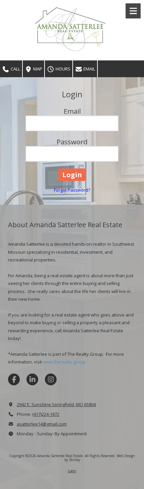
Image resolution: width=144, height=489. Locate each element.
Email (88, 69)
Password (72, 141)
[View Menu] (133, 10)
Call (15, 69)
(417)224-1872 (45, 414)
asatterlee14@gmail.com (42, 424)
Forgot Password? (72, 190)
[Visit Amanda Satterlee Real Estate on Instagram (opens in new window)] (51, 379)
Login (72, 471)
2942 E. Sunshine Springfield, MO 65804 (56, 404)
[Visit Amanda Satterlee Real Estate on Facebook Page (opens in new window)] (14, 379)
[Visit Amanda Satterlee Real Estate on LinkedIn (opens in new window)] (32, 379)
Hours (62, 69)
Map (37, 69)
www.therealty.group (64, 362)
